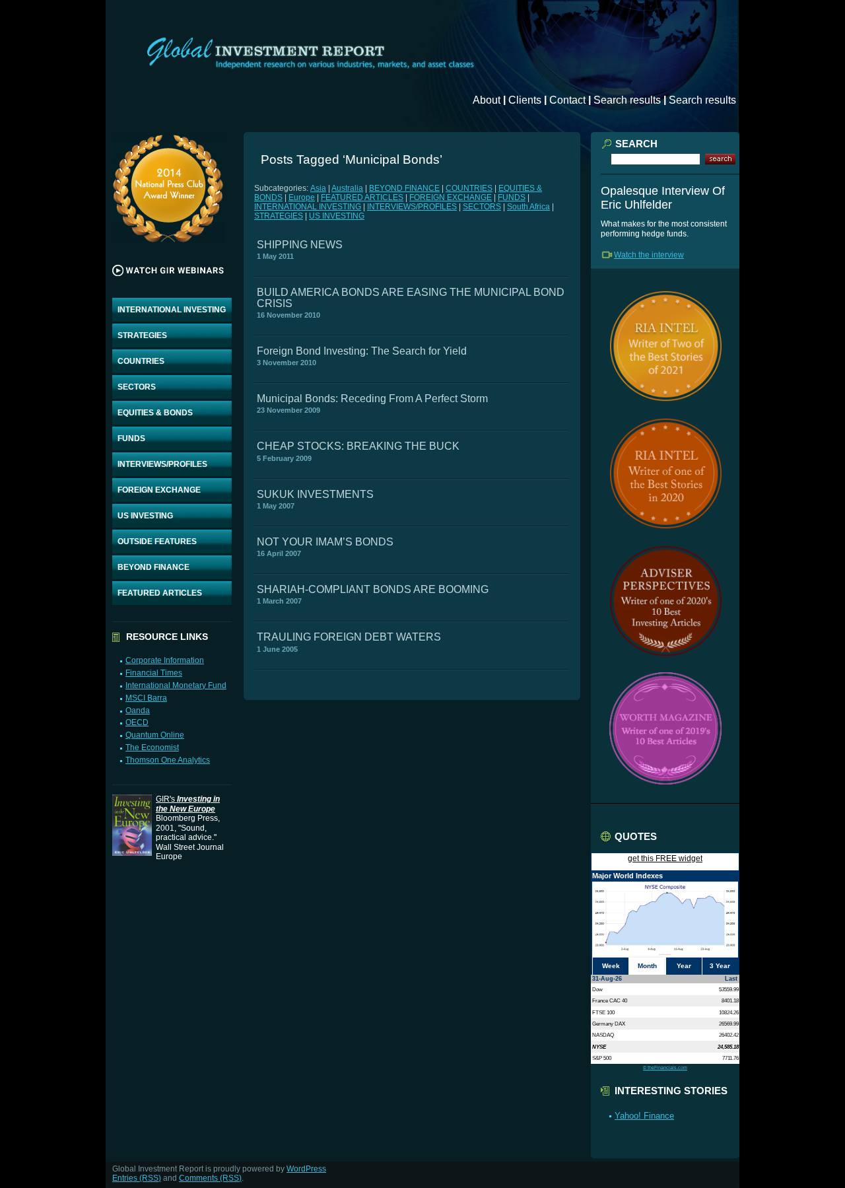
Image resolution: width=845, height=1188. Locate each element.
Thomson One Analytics (167, 760)
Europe (301, 197)
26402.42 (729, 1034)
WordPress (306, 1168)
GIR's (188, 803)
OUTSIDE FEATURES (157, 541)
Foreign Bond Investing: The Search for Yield (362, 351)
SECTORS (137, 387)
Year (684, 965)
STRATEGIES (142, 335)
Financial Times (153, 673)
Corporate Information (164, 660)
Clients (524, 100)
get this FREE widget (665, 858)
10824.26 (729, 1012)
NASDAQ (603, 1034)
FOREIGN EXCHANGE (159, 490)
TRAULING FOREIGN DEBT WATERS (349, 637)
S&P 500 (601, 1058)
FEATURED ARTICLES (160, 593)
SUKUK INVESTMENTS (315, 494)
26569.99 (729, 1023)
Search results (627, 100)
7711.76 (730, 1058)
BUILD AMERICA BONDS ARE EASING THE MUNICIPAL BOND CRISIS (410, 297)
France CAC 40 (609, 1000)
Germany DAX (608, 1023)
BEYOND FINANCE (153, 567)
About (486, 100)
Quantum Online (154, 735)
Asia (318, 188)
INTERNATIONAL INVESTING (172, 309)
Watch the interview (649, 255)
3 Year (720, 965)
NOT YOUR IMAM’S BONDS (325, 541)
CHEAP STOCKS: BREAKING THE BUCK (358, 446)
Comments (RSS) (210, 1178)
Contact (567, 100)
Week (611, 965)
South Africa (528, 206)
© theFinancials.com (665, 1067)
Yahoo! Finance (644, 1116)
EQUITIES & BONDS (155, 412)
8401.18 (730, 1000)
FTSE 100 (603, 1012)
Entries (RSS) (136, 1178)
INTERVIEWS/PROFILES (162, 464)
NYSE (599, 1046)
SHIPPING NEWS (300, 244)
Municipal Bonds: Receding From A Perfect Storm (372, 398)
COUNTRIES (141, 361)
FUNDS (131, 438)
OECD (137, 722)
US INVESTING (145, 515)
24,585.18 (728, 1046)
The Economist (152, 747)
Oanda (137, 710)
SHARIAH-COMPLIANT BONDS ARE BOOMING (373, 589)
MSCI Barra (146, 698)
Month (647, 965)
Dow (597, 989)
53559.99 (729, 989)
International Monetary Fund (175, 685)
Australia (347, 188)
